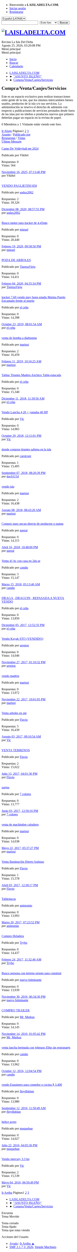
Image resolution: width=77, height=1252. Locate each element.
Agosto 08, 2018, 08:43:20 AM (21, 510)
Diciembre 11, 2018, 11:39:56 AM (23, 398)
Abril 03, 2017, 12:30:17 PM (20, 885)
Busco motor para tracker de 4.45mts (24, 223)
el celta (24, 307)
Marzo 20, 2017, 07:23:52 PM (20, 922)
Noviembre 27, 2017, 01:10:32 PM (23, 662)
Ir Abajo (7, 131)
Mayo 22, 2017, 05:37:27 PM (20, 848)
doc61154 (13, 476)
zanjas (5, 787)
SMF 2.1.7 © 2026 (21, 1247)
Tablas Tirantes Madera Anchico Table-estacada (31, 375)
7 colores (25, 794)
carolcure (25, 456)
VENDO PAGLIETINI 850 (19, 185)
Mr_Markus (27, 1017)
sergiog (24, 645)
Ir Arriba (7, 1192)
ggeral (23, 530)
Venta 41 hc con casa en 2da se (21, 561)
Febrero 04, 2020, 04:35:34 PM (21, 283)
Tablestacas (9, 899)
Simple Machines (45, 1247)
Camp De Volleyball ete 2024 (20, 148)
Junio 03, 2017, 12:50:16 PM (20, 810)
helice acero (9, 1121)
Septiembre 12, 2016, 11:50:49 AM (24, 1108)
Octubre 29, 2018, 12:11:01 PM (21, 435)
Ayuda (13, 1243)
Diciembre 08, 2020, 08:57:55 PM (23, 209)
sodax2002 (26, 192)
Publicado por (21, 134)
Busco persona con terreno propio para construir (31, 973)
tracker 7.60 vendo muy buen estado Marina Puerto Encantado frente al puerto (33, 299)
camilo (24, 567)
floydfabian (27, 1091)
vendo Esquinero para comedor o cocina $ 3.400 (32, 1084)
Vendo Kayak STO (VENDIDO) (22, 638)
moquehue (26, 1128)
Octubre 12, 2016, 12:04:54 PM (21, 1071)
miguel (24, 229)
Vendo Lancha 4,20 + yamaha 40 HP (25, 412)
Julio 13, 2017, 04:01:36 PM (19, 773)
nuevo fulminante (30, 979)
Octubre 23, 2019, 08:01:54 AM (22, 324)
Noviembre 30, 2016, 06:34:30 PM (23, 996)
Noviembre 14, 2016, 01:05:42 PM (23, 1033)
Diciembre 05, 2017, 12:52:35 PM (23, 625)
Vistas (21, 138)
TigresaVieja (27, 266)
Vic (22, 419)
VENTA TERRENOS (16, 750)
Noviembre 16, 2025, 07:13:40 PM (23, 172)
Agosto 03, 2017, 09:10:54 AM (21, 736)
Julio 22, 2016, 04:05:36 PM (19, 1145)
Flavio (24, 719)
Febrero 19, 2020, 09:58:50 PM (21, 246)
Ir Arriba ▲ (27, 1243)
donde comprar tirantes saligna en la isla (26, 449)
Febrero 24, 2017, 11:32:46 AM (21, 959)
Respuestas (8, 138)
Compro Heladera (13, 936)
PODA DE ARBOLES (16, 260)
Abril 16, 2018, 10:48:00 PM (20, 547)
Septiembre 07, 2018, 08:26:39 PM (23, 473)
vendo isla (8, 486)
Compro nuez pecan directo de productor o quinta (32, 523)
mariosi (24, 344)
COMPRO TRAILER (16, 1010)
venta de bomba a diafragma (19, 338)
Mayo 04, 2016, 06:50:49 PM (20, 1182)
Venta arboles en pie (14, 713)
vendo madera (10, 676)
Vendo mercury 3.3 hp (15, 1159)
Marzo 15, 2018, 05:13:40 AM (21, 584)
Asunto (6, 134)
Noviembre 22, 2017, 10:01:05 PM (23, 699)
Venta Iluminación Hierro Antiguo (23, 861)
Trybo (23, 942)
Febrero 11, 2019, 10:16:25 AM (21, 361)
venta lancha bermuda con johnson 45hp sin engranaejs (36, 1047)
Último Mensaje (12, 141)
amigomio (26, 905)
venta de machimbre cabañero (20, 824)
